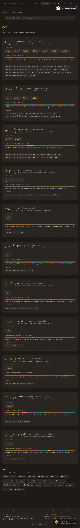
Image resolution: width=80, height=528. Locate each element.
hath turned (67, 107)
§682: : (21, 72)
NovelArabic (19, 518)
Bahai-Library (46, 517)
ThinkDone (12, 520)
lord (40, 226)
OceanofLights (6, 518)
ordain (68, 264)
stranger (49, 148)
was (37, 339)
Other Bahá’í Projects (50, 514)
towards (28, 415)
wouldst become (48, 339)
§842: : (19, 270)
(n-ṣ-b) (23, 434)
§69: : (55, 72)
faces (15, 60)
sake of (68, 60)
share (17, 452)
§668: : (14, 232)
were (17, 339)
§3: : (48, 195)
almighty (17, 264)
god (7, 226)
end (15, 377)
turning (36, 60)
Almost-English (28, 518)
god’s (23, 226)
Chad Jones (54, 511)
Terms (33, 524)
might (37, 264)
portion (8, 452)
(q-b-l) (21, 88)
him (38, 485)
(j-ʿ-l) (20, 170)
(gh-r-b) (21, 129)
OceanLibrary (6, 517)
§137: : (41, 113)
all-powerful (47, 264)
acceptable (49, 107)
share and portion (65, 452)
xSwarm (5, 520)
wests (40, 148)
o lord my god (58, 226)
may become (27, 339)
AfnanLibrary (46, 518)
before (14, 107)
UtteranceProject (56, 517)
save (43, 415)
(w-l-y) (20, 283)
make (7, 188)
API (71, 3)
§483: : (15, 459)
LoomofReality (55, 518)
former (39, 107)
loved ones (17, 301)
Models (37, 3)
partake (34, 452)
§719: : (20, 75)
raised (26, 452)
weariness (45, 452)
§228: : (22, 154)
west (7, 148)
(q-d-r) (18, 245)
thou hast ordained (12, 485)
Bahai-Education (24, 517)
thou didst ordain (57, 481)
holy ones (50, 301)
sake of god (28, 485)
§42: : (51, 157)
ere (22, 107)
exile (22, 148)
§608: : (54, 69)
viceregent (61, 301)
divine (15, 226)
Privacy (40, 524)
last (38, 377)
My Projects (6, 514)
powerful (28, 264)
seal (7, 377)
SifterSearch (15, 517)
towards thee (17, 415)
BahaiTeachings (71, 518)
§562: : (55, 66)
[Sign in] (76, 3)
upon (53, 452)
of (14, 477)
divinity (69, 226)
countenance (25, 60)
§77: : (22, 69)
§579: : (14, 113)
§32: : (22, 66)
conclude (46, 377)
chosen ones (39, 301)
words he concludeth (60, 377)
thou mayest (61, 339)
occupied (51, 415)
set (15, 148)
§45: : (22, 157)
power (8, 264)
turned (60, 60)
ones (70, 301)
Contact (46, 524)
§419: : (45, 116)
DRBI (13, 518)
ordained (61, 188)
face (7, 60)
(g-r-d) (20, 321)
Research (45, 3)
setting (59, 148)
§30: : (51, 154)
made (15, 188)
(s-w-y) (21, 396)
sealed (23, 377)
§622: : (14, 345)
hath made (51, 188)
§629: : (16, 116)
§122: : (18, 421)
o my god (31, 226)
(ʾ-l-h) (17, 208)
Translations (56, 3)
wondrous (31, 148)
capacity (48, 485)
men (70, 415)
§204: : (22, 308)
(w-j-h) (18, 41)
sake (44, 60)
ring (31, 377)
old (7, 107)
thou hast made (38, 188)
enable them (26, 188)
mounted (61, 415)
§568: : (20, 383)
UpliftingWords (66, 517)
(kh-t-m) (21, 359)
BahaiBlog (63, 518)
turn (51, 60)
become (8, 339)
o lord (48, 226)
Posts (65, 3)
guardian (28, 301)
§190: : (20, 195)
